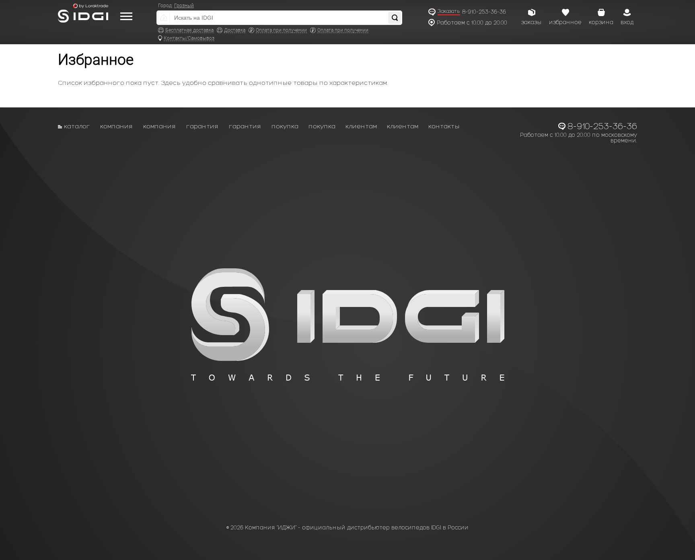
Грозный (184, 5)
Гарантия (202, 126)
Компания (116, 126)
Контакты (444, 126)
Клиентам (361, 126)
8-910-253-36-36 (484, 11)
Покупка (284, 126)
